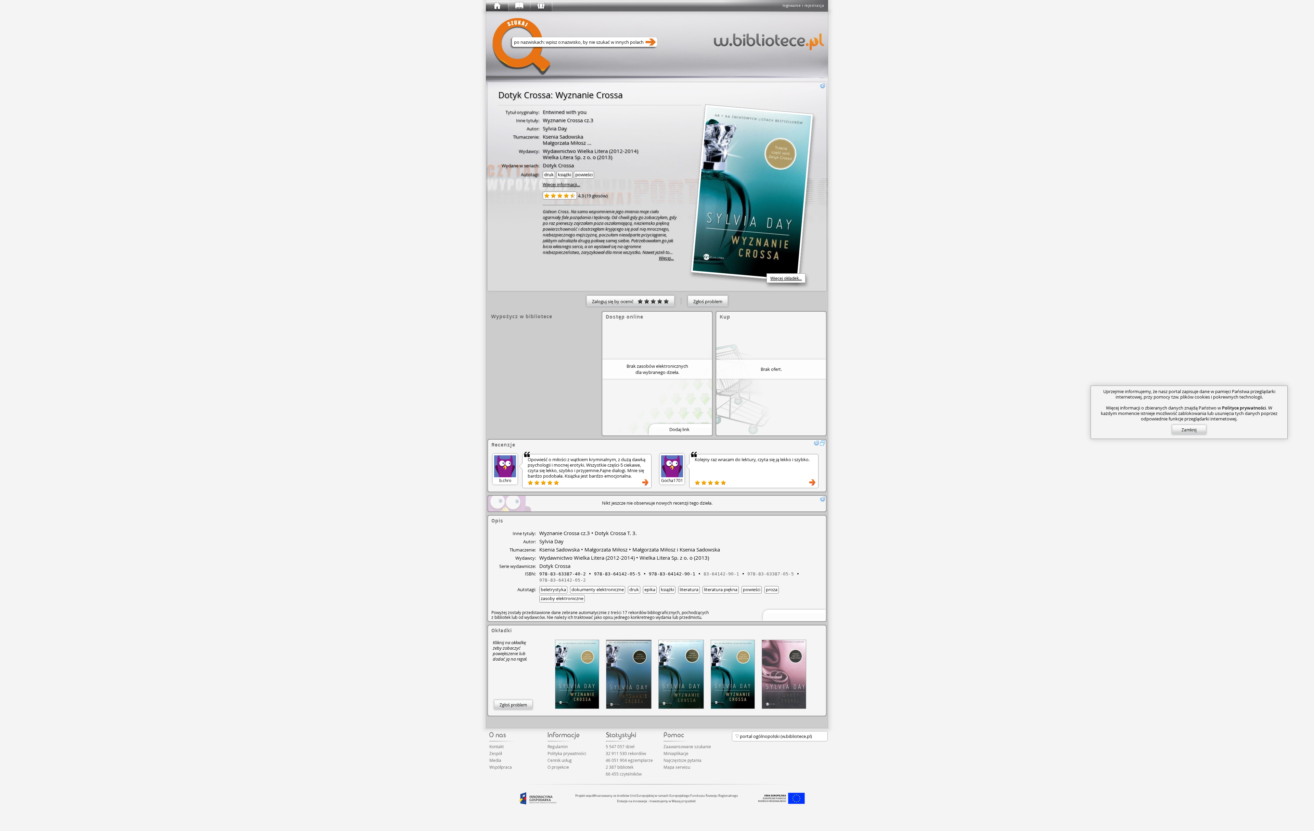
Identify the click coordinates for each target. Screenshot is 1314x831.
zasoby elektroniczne (562, 598)
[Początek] (497, 6)
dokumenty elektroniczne (597, 589)
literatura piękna (720, 589)
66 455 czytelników (624, 774)
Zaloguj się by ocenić (614, 301)
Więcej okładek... (786, 278)
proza (771, 589)
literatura (689, 589)
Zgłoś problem (707, 301)
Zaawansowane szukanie (687, 746)
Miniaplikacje (676, 753)
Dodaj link (679, 429)
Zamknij (1189, 429)
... (588, 142)
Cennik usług (560, 760)
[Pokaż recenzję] (645, 482)
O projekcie (558, 767)
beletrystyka (553, 589)
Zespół (495, 753)
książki (564, 174)
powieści (584, 174)
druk (549, 174)
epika (649, 589)
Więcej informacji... (561, 184)
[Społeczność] (541, 6)
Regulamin (558, 746)
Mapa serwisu (677, 767)
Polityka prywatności (567, 753)
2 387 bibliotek (619, 767)
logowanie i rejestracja (803, 5)
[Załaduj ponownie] (822, 86)
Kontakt (496, 746)
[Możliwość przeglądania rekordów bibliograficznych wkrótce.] (793, 614)
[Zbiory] (519, 6)
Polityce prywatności (1244, 408)
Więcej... (666, 258)
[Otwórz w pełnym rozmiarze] (822, 443)
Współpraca (500, 767)
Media (495, 760)
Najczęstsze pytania (682, 760)
